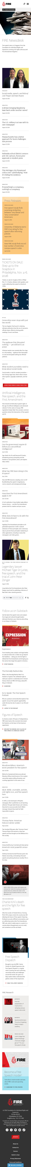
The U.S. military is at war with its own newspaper (15, 123)
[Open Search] (24, 4)
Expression (6, 649)
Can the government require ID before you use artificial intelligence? (14, 446)
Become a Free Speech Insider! (13, 1073)
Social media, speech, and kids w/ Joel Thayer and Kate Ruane (15, 94)
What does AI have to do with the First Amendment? (15, 516)
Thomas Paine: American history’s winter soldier (12, 821)
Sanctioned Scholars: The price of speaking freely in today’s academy (20, 1023)
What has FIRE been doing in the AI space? (15, 472)
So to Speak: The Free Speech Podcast (13, 694)
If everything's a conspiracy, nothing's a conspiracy (13, 188)
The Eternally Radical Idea (12, 671)
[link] (7, 4)
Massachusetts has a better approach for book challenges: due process (14, 139)
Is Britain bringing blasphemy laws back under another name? (15, 109)
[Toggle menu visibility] (28, 4)
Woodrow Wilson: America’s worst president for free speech (14, 766)
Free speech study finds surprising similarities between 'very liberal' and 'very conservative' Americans (14, 212)
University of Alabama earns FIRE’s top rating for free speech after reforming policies (15, 230)
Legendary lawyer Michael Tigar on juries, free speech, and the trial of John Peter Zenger (15, 573)
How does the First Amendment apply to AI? (14, 494)
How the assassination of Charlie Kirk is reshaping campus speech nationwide (20, 1005)
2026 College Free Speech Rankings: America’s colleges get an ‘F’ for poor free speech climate (20, 1040)
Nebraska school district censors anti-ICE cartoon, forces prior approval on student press (15, 155)
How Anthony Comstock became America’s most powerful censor (15, 846)
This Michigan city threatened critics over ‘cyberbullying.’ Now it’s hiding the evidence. (14, 172)
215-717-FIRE (20, 1118)
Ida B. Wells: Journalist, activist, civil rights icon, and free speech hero (15, 791)
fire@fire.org (11, 1118)
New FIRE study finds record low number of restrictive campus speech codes (15, 245)
